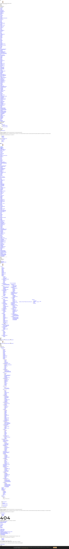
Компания (4, 491)
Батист (1, 213)
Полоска (1, 174)
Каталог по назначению (3, 522)
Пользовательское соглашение (4, 533)
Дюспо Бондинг (2, 185)
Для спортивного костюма (3, 238)
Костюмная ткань (7, 379)
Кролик (1, 181)
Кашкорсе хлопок (2, 201)
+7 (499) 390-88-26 (2, 121)
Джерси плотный (2, 199)
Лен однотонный (2, 176)
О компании (1, 524)
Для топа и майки (2, 255)
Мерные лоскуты (2, 150)
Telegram (3, 136)
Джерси (1, 198)
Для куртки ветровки (2, 246)
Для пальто (1, 230)
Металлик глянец (2, 247)
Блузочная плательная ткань (3, 155)
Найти (1, 545)
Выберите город (5, 138)
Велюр (1, 161)
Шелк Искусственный (3, 217)
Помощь (1, 527)
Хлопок (1, 212)
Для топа (1, 242)
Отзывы (1, 525)
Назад (4, 349)
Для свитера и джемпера (3, 254)
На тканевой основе (2, 166)
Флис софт (1, 205)
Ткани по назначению (3, 149)
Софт (1, 157)
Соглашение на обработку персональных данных (6, 531)
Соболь (1, 178)
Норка (1, 179)
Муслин (1, 216)
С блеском (1, 232)
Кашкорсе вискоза (2, 200)
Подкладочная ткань (2, 250)
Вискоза (1, 170)
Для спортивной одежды (3, 252)
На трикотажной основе (3, 165)
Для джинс (1, 221)
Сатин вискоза (2, 153)
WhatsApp (3, 137)
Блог (0, 526)
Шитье (1, 215)
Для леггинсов (2, 228)
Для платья (6, 455)
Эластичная (1, 193)
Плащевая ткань (2, 184)
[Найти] (0, 4)
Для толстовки (2, 239)
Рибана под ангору (2, 208)
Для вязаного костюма (3, 253)
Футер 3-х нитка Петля (3, 210)
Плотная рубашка (2, 237)
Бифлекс (1, 196)
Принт (1, 159)
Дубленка (1, 180)
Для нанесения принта (3, 229)
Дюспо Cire (1, 188)
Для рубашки (2, 234)
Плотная (1, 173)
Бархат (1, 154)
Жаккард (1, 171)
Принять (55, 547)
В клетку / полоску (2, 224)
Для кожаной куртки (2, 223)
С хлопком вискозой (2, 187)
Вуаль (1, 158)
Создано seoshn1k (2, 544)
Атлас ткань (1, 151)
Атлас (5, 360)
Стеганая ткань (2, 195)
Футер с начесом (2, 211)
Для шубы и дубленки (3, 240)
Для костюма (6, 446)
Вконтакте (3, 514)
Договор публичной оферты (3, 532)
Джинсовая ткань (7, 370)
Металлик (1, 167)
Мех (5, 390)
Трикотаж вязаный (2, 206)
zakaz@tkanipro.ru (3, 130)
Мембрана (1, 189)
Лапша (1, 202)
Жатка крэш (1, 156)
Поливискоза (1, 169)
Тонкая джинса (2, 222)
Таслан (1, 186)
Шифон (1, 219)
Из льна (1, 236)
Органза (1, 182)
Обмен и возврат (2, 530)
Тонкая (1, 227)
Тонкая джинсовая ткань (3, 162)
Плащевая (6, 473)
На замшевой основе (2, 168)
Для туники (1, 243)
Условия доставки (2, 529)
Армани (1, 218)
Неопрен (1, 204)
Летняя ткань (2, 241)
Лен (5, 387)
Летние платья (2, 244)
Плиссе (1, 190)
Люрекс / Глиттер (2, 203)
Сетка (1, 194)
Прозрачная (1, 231)
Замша (1, 163)
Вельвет (1, 160)
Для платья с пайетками (3, 251)
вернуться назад (2, 521)
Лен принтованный (2, 177)
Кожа (1, 164)
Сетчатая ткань (2, 192)
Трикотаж (1, 233)
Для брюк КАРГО (2, 220)
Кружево (1, 175)
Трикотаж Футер (2, 209)
